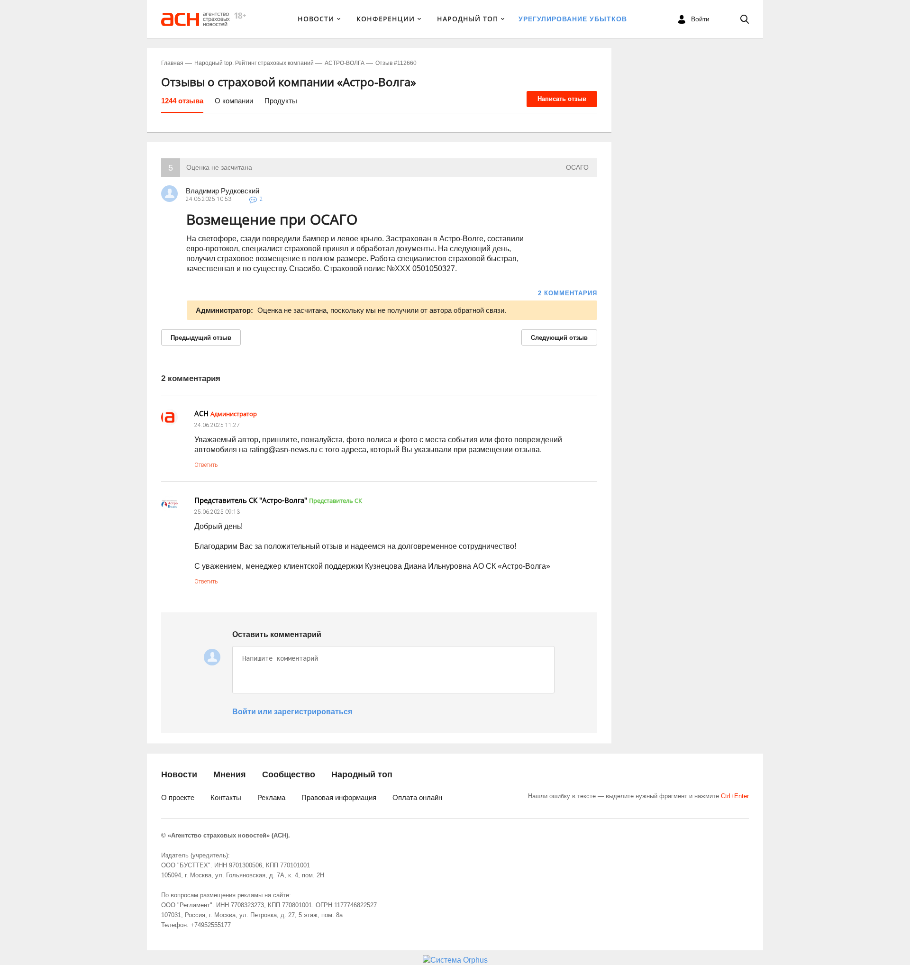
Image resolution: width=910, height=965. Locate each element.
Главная (172, 63)
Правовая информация (338, 797)
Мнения (229, 774)
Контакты (225, 797)
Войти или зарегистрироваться (292, 712)
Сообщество (288, 774)
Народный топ (361, 774)
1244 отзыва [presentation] (182, 101)
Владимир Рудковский (222, 191)
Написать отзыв (561, 98)
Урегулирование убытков (573, 19)
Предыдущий (201, 337)
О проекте (177, 797)
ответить (206, 465)
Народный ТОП (467, 18)
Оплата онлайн (417, 797)
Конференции (385, 18)
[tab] (182, 104)
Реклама (271, 797)
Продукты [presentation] (280, 101)
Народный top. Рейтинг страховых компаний (254, 63)
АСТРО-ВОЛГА (344, 63)
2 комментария (567, 293)
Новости (316, 18)
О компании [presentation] (234, 101)
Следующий (559, 337)
